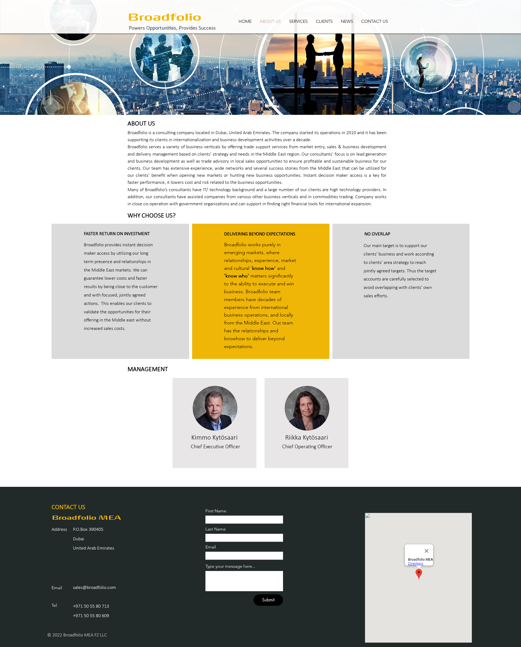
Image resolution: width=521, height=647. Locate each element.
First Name (215, 511)
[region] (214, 423)
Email (210, 547)
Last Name (215, 529)
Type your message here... (230, 566)
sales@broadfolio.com (94, 587)
